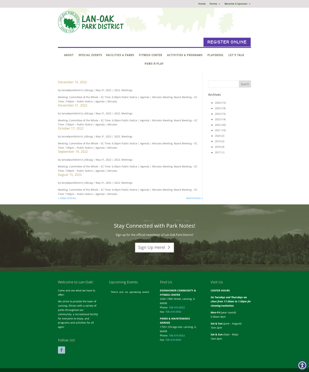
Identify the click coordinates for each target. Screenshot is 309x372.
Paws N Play (154, 63)
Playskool (215, 55)
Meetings (127, 90)
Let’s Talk (236, 55)
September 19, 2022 (73, 151)
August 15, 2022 (70, 174)
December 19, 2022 (72, 82)
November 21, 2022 (72, 105)
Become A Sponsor (236, 3)
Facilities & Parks (120, 55)
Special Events (90, 55)
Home (202, 3)
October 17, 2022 (71, 128)
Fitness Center (150, 55)
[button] (302, 365)
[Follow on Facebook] (61, 350)
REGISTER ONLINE (227, 42)
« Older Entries (67, 198)
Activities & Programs (185, 55)
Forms (213, 3)
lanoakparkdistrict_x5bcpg (77, 90)
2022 (117, 90)
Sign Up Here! (151, 247)
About (69, 55)
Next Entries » (194, 198)
